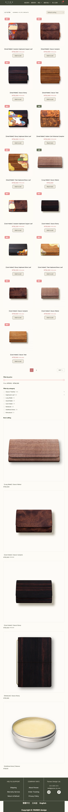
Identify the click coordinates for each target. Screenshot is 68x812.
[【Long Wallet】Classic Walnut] (50, 162)
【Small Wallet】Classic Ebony (18, 92)
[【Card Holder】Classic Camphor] (18, 293)
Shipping (13, 787)
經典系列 (33, 2)
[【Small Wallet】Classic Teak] (50, 74)
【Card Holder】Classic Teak (18, 354)
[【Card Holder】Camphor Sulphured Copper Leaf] (18, 205)
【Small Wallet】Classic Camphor (50, 49)
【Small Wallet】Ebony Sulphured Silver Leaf (18, 136)
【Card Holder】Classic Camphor (18, 311)
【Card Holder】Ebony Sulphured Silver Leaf (18, 267)
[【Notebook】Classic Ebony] (34, 662)
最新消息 (46, 2)
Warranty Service (13, 792)
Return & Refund (13, 796)
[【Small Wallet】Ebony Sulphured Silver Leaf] (18, 118)
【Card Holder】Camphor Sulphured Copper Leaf (18, 223)
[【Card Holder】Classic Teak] (18, 336)
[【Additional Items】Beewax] (34, 732)
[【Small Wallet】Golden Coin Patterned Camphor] (50, 118)
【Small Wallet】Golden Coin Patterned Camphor (50, 136)
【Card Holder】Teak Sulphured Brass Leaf (50, 267)
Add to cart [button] (18, 55)
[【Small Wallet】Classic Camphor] (50, 31)
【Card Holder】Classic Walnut (50, 311)
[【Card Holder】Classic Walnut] (50, 293)
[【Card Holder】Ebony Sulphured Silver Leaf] (18, 249)
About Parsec (34, 787)
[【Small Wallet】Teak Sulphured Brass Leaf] (18, 162)
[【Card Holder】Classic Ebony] (50, 205)
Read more (50, 143)
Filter (8, 12)
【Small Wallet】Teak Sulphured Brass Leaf (18, 180)
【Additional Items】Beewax (11, 766)
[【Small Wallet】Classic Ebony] (18, 74)
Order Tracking (33, 792)
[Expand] (64, 392)
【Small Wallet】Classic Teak (50, 92)
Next (60, 370)
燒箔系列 (26, 2)
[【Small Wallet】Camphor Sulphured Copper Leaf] (18, 31)
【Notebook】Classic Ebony (11, 695)
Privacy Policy (34, 796)
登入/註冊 (55, 2)
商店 (39, 2)
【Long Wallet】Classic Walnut (50, 180)
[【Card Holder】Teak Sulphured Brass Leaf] (50, 249)
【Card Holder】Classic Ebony (50, 223)
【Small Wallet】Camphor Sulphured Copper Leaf (18, 49)
